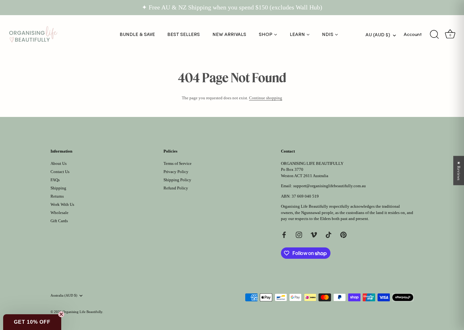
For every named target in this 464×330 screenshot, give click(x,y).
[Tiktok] (328, 234)
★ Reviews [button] (458, 170)
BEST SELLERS (183, 34)
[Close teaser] (61, 314)
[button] (32, 322)
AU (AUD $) (378, 35)
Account (413, 34)
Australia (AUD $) (64, 295)
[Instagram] (299, 234)
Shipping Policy (177, 179)
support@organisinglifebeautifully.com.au (329, 185)
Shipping (58, 188)
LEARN (297, 34)
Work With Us (62, 204)
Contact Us (60, 171)
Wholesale (59, 212)
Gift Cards (59, 220)
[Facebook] (284, 234)
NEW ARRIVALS (229, 34)
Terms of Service (178, 163)
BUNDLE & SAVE (137, 34)
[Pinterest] (343, 234)
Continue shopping (265, 98)
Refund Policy (176, 188)
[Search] (434, 35)
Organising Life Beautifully (82, 312)
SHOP (265, 34)
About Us (59, 163)
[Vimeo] (314, 234)
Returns (57, 196)
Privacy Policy (176, 171)
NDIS (327, 34)
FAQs (55, 179)
